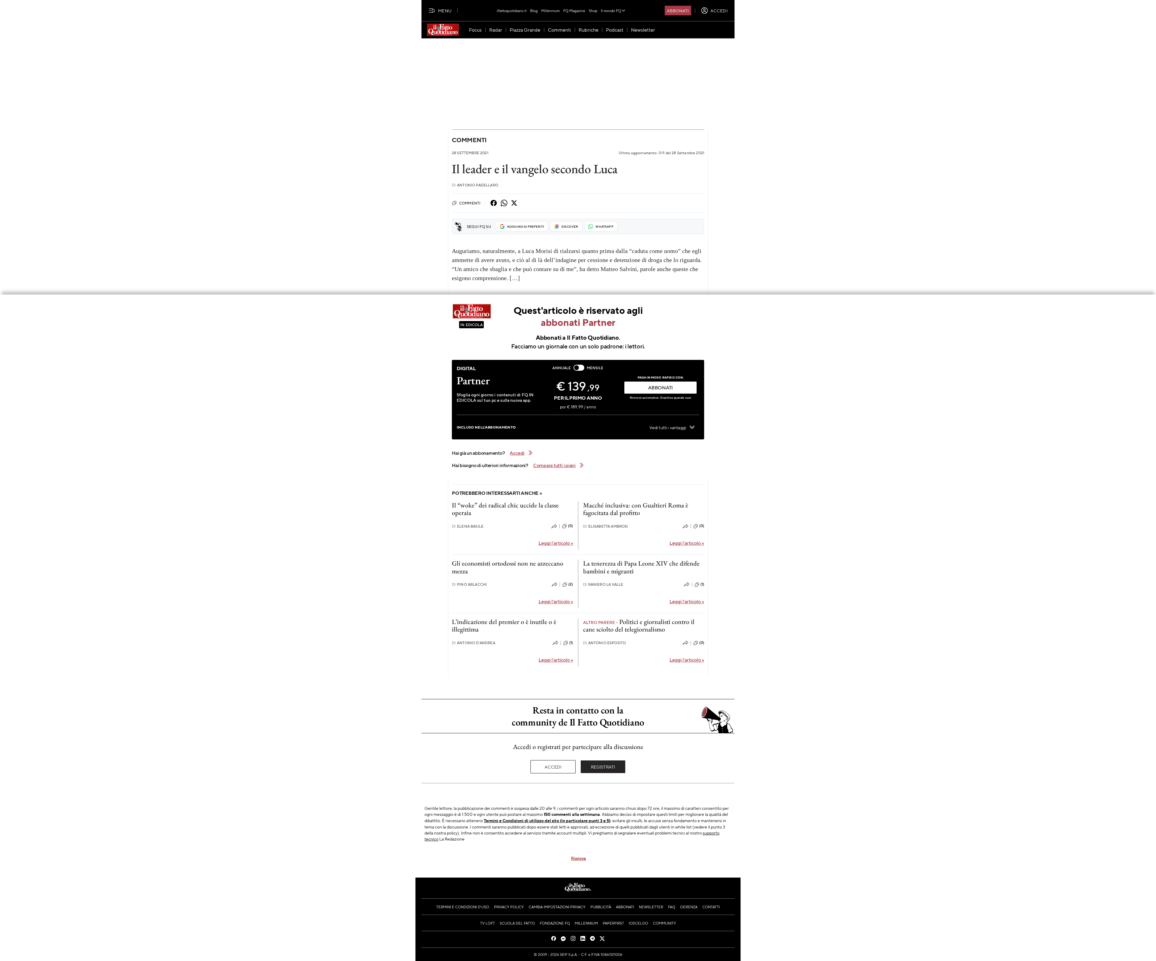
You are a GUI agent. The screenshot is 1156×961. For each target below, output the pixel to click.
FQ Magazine (574, 10)
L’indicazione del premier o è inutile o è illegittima (504, 625)
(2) (570, 584)
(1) (702, 584)
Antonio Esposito (604, 643)
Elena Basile (467, 526)
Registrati (603, 766)
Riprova (578, 858)
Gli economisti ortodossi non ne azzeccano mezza (507, 567)
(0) (570, 526)
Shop (593, 10)
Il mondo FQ (611, 10)
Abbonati (678, 10)
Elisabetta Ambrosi (605, 526)
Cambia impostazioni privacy (557, 906)
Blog (534, 10)
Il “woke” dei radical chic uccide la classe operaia (505, 509)
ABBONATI (660, 387)
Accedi (553, 766)
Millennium (550, 10)
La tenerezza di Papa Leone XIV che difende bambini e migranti (641, 567)
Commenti (469, 140)
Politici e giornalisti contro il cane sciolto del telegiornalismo (639, 625)
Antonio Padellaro (475, 185)
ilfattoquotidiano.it (512, 10)
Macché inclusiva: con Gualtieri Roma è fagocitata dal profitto (635, 509)
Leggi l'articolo (556, 543)
